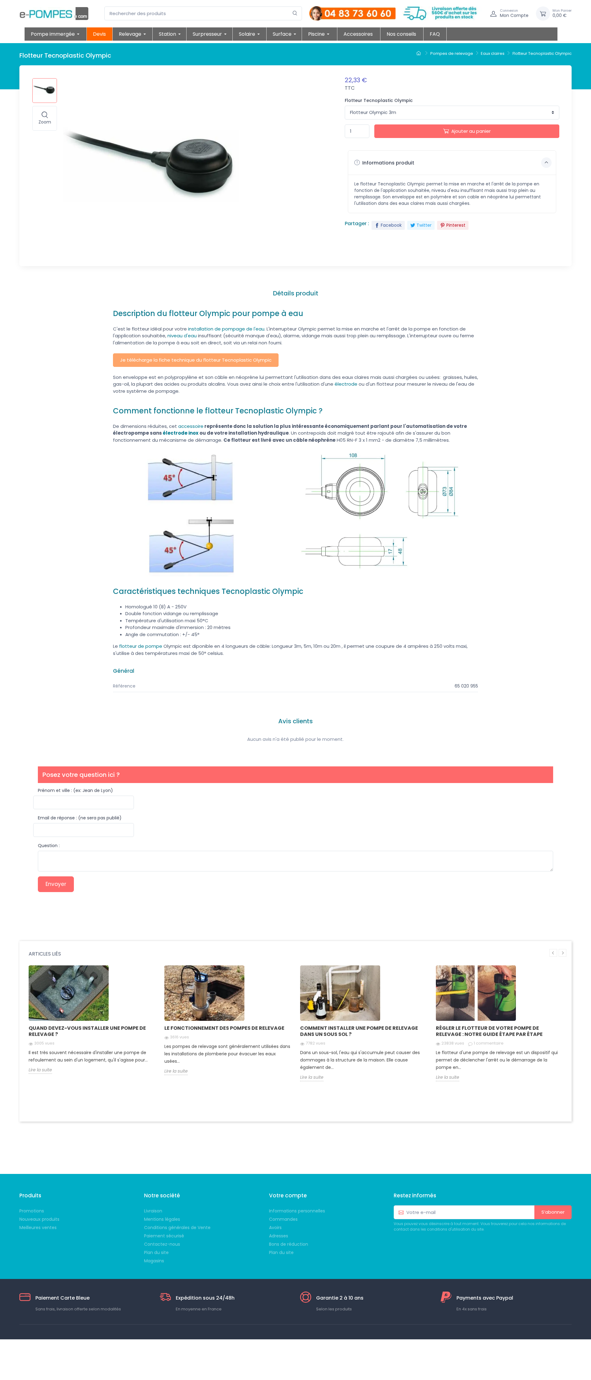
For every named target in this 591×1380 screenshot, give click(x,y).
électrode (346, 384)
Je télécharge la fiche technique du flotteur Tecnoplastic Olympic (195, 360)
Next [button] (562, 953)
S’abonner (553, 1212)
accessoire (190, 426)
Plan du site (281, 1252)
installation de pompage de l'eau (226, 329)
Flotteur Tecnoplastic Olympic (379, 100)
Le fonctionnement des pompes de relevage (224, 1028)
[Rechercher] (295, 13)
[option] (92, 1024)
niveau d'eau (182, 335)
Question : (49, 845)
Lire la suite (40, 1070)
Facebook (391, 225)
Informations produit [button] (387, 162)
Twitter (424, 225)
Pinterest (455, 225)
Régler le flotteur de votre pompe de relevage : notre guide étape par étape (489, 1031)
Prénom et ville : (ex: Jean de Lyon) (75, 790)
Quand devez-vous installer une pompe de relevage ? (87, 1031)
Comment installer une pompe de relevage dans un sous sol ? (359, 1031)
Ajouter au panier (471, 131)
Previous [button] (553, 953)
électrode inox (181, 433)
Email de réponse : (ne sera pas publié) (80, 818)
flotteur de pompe (140, 646)
